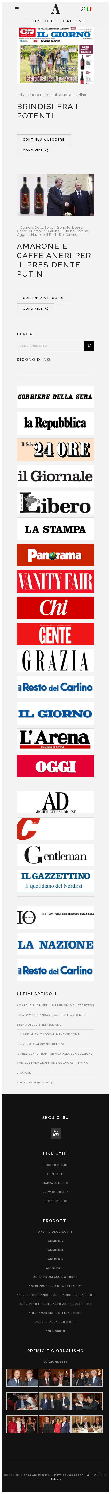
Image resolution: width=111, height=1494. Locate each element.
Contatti (55, 1173)
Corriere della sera (36, 227)
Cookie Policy (55, 1201)
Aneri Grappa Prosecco (55, 1322)
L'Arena (82, 231)
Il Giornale (62, 227)
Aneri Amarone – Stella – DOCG (56, 1312)
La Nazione (44, 95)
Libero (77, 227)
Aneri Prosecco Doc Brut (55, 1276)
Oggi (21, 235)
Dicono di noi (55, 1164)
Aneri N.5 (55, 1258)
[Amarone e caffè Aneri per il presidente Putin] (55, 195)
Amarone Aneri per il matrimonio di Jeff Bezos (55, 1005)
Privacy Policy (55, 1192)
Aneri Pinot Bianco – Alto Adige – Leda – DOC (55, 1294)
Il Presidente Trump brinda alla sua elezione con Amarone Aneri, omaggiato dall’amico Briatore (55, 1063)
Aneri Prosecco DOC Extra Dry (55, 1285)
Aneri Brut (55, 1267)
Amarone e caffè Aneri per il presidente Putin (54, 260)
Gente (22, 231)
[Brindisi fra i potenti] (55, 55)
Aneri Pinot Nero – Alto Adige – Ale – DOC (55, 1303)
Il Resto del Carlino (70, 95)
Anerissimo (55, 1331)
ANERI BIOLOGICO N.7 (55, 1231)
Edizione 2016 (55, 1361)
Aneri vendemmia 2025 (34, 1082)
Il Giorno (27, 95)
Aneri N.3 (55, 1249)
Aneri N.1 (55, 1240)
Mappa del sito (56, 1183)
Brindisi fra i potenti (47, 111)
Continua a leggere (44, 139)
